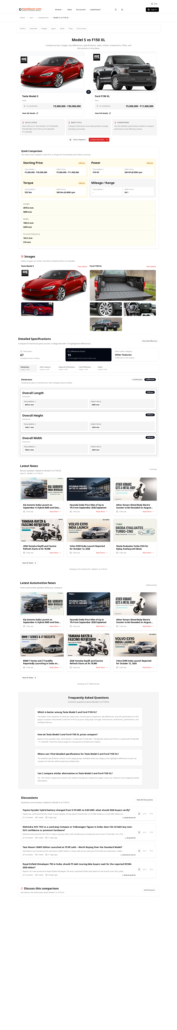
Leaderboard (95, 9)
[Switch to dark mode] (122, 9)
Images (44, 28)
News (69, 9)
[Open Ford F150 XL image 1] (123, 285)
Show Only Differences (149, 341)
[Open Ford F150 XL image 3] (140, 309)
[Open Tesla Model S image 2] (37, 309)
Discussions (81, 9)
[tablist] (88, 368)
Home (22, 17)
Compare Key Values (97, 140)
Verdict (23, 28)
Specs (53, 28)
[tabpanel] (88, 416)
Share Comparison (79, 140)
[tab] (28, 368)
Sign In (154, 9)
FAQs (71, 28)
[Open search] (115, 9)
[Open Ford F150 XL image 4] (106, 324)
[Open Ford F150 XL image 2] (106, 309)
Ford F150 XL (102, 96)
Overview (33, 28)
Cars (31, 17)
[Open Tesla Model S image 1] (54, 285)
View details (82, 266)
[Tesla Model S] (52, 72)
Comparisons (43, 17)
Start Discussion (149, 890)
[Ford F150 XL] (125, 72)
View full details (28, 113)
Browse (58, 9)
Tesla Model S (30, 96)
